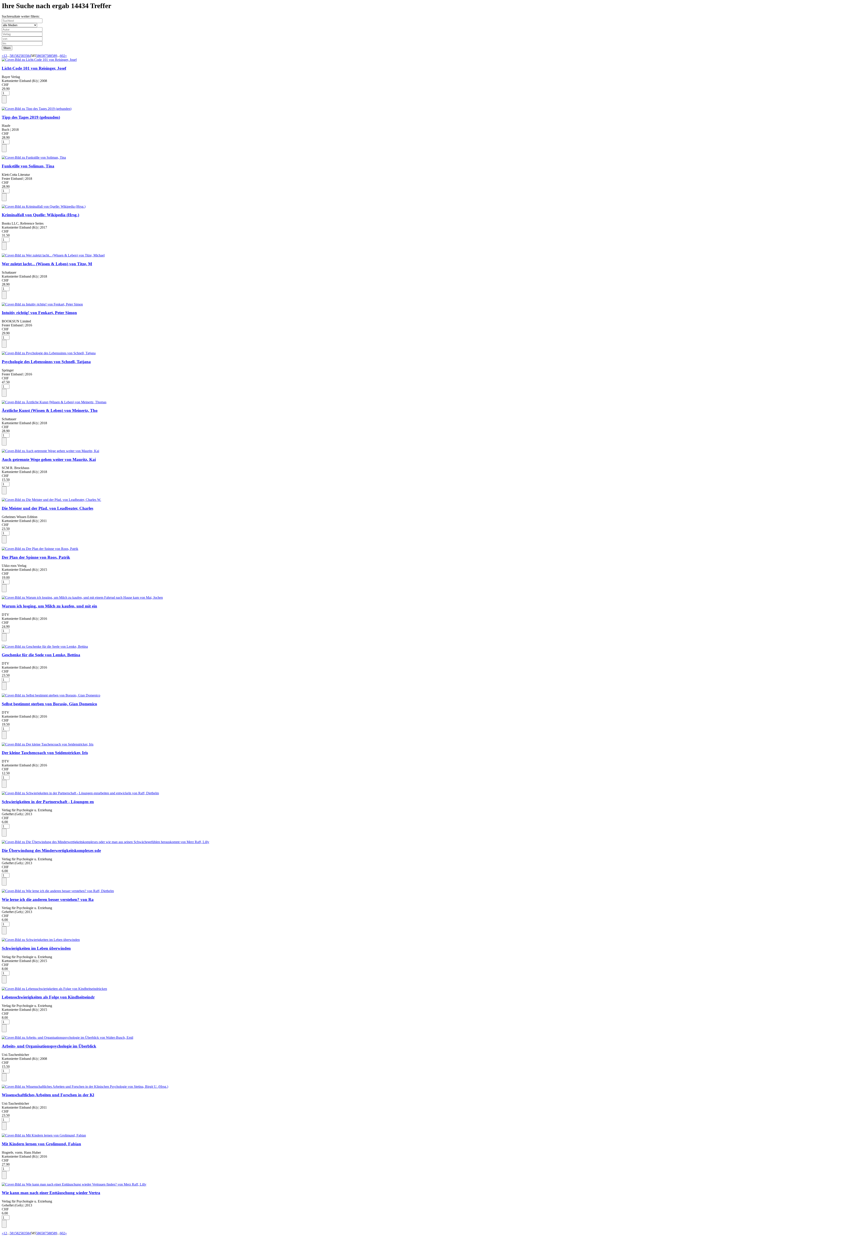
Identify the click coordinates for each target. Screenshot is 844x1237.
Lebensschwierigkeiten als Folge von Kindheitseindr (48, 997)
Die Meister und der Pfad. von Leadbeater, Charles (47, 508)
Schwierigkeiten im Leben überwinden (36, 948)
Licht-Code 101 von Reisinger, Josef (34, 68)
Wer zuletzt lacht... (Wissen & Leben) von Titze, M (47, 264)
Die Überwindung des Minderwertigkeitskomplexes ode (51, 850)
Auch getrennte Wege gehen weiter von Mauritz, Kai (49, 459)
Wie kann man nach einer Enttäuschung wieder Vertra (51, 1192)
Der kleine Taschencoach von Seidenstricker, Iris (45, 752)
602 (62, 56)
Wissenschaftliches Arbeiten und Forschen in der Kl (48, 1095)
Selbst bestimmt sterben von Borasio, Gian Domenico (49, 704)
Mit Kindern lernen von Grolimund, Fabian (41, 1144)
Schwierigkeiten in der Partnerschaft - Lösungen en (48, 801)
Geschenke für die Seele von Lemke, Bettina (41, 655)
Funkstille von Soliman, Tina (28, 166)
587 (44, 56)
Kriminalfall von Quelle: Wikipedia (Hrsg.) (40, 215)
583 (22, 56)
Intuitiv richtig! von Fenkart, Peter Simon (39, 312)
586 (38, 56)
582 (17, 56)
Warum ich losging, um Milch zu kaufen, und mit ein (49, 606)
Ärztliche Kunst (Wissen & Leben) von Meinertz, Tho (50, 410)
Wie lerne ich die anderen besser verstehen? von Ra (48, 899)
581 (12, 56)
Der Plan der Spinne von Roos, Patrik (36, 557)
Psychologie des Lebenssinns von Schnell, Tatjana (46, 361)
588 (49, 56)
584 (28, 56)
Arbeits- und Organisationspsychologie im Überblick (49, 1046)
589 (54, 56)
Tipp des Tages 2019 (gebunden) (31, 117)
